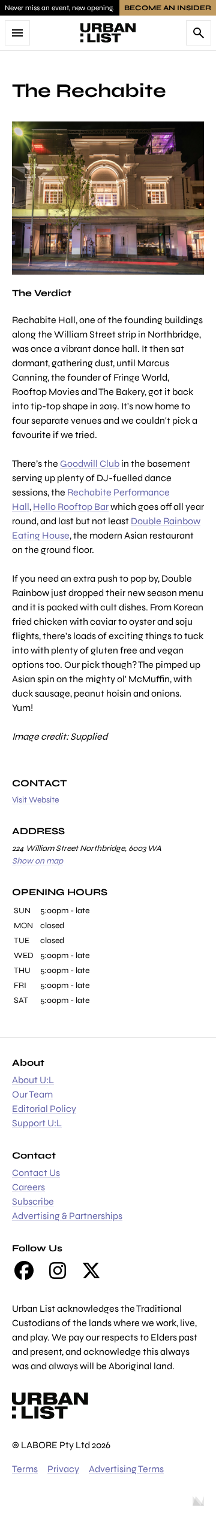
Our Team (32, 1094)
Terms (25, 1469)
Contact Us (36, 1172)
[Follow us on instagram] (58, 1270)
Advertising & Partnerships (67, 1215)
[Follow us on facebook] (24, 1270)
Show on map (37, 861)
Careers (28, 1187)
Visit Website (35, 800)
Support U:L (37, 1123)
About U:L (33, 1080)
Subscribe (33, 1201)
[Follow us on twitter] (91, 1270)
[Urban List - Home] (108, 32)
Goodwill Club (89, 463)
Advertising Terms (126, 1469)
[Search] (198, 32)
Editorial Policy (44, 1108)
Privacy (63, 1469)
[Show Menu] (17, 32)
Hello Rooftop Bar (71, 506)
